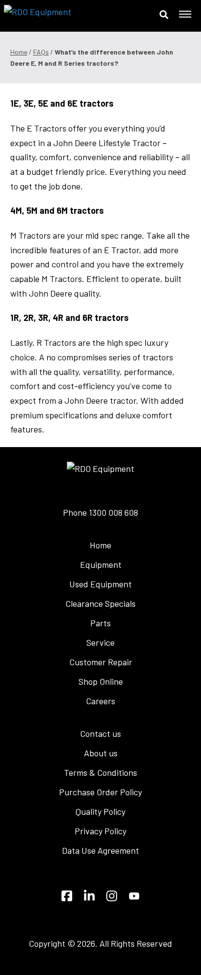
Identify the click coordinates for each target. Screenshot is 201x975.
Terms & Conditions (100, 772)
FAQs (41, 52)
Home (18, 52)
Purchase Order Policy (100, 792)
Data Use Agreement (100, 850)
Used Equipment (100, 584)
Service (100, 642)
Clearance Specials (100, 603)
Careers (100, 700)
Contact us (100, 733)
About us (101, 753)
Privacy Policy (100, 830)
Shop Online (101, 681)
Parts (100, 623)
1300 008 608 (113, 512)
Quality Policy (100, 811)
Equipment (100, 564)
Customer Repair (100, 661)
